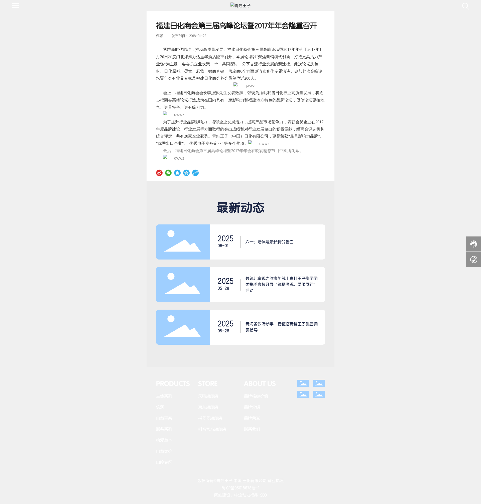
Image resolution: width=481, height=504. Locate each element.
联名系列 (164, 429)
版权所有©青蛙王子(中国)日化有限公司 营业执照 (240, 480)
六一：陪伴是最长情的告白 (270, 241)
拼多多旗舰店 (210, 418)
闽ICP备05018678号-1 (240, 487)
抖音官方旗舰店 (212, 429)
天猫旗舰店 (208, 396)
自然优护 (164, 451)
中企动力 (242, 495)
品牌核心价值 (256, 396)
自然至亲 (164, 418)
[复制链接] (195, 172)
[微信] (168, 172)
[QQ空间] (186, 172)
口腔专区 (164, 462)
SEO (263, 495)
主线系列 (164, 396)
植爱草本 (164, 440)
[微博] (159, 172)
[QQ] (177, 172)
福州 (254, 495)
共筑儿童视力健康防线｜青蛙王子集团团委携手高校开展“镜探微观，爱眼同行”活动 (282, 284)
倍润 (160, 407)
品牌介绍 (252, 407)
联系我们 (252, 429)
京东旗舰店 (208, 407)
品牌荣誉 (252, 418)
